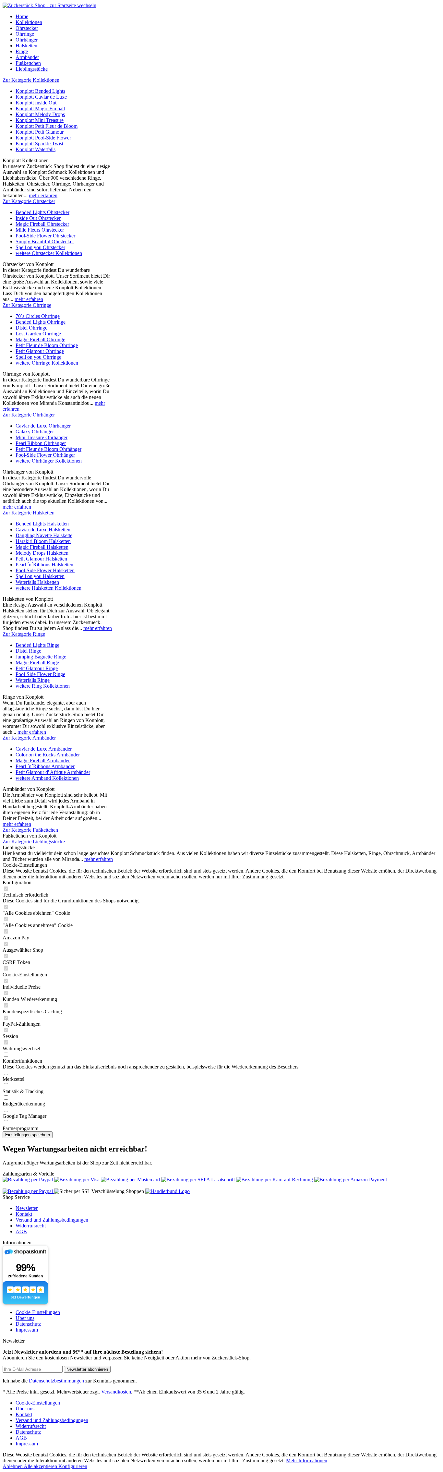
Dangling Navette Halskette (44, 535)
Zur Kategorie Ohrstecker (29, 201)
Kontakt (24, 1214)
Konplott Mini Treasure (40, 120)
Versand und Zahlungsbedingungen (52, 1220)
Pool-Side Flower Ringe (40, 674)
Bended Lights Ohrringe (41, 322)
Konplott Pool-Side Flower (43, 137)
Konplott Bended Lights (40, 91)
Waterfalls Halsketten (37, 582)
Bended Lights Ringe (37, 645)
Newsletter (27, 1208)
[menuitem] (228, 16)
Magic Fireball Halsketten (42, 547)
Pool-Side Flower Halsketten (45, 570)
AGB (21, 1231)
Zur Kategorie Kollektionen (31, 80)
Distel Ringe (28, 651)
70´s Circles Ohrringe (38, 316)
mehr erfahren (43, 195)
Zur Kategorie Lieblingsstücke (34, 841)
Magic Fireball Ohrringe (40, 339)
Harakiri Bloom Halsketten (43, 541)
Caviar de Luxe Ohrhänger (43, 425)
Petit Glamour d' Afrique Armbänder (53, 772)
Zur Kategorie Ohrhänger (29, 414)
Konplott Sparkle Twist (39, 143)
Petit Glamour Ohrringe (40, 351)
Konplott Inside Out (36, 102)
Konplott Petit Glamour (40, 132)
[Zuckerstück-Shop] (49, 5)
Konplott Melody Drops (40, 114)
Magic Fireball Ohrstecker (42, 224)
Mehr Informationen (306, 1460)
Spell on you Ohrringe (38, 357)
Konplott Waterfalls (35, 149)
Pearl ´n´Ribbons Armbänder (45, 766)
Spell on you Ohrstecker (40, 247)
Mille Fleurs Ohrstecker (40, 230)
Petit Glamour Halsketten (41, 558)
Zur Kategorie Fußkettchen (30, 830)
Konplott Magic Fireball (40, 108)
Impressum (27, 1330)
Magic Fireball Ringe (37, 662)
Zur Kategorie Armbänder (29, 738)
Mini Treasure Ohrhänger (41, 437)
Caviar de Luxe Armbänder (44, 749)
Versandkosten (116, 1391)
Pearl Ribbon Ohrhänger (41, 443)
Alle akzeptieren (41, 1466)
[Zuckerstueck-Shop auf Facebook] (28, 1191)
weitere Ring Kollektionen (43, 686)
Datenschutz (28, 1324)
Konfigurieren (72, 1466)
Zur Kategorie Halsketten (28, 512)
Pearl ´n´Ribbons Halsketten (44, 564)
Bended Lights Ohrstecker (42, 212)
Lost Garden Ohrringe (38, 333)
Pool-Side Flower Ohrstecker (45, 235)
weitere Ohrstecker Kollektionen (49, 253)
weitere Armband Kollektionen (47, 778)
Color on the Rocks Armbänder (48, 754)
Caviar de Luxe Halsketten (43, 529)
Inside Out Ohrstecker (38, 218)
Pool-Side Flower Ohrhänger (45, 455)
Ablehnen (13, 1466)
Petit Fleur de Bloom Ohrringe (47, 345)
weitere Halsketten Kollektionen (48, 588)
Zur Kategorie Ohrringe (27, 305)
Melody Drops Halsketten (42, 553)
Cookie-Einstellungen (38, 1312)
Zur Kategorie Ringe (24, 634)
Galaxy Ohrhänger (35, 431)
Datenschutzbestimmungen (56, 1380)
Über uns (25, 1318)
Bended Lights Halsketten (42, 523)
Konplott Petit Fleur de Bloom (47, 126)
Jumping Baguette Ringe (41, 656)
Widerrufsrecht (31, 1225)
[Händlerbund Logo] (167, 1191)
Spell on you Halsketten (40, 576)
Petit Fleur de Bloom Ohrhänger (48, 449)
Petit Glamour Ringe (37, 668)
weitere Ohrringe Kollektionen (47, 363)
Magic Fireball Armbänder (43, 760)
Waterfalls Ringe (33, 680)
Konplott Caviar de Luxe (41, 97)
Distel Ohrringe (31, 328)
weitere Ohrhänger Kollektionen (49, 461)
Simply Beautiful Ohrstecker (45, 241)
